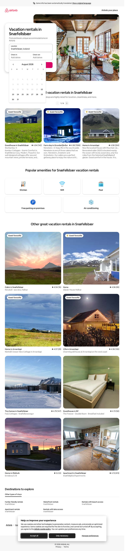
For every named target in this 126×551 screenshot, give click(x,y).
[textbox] (20, 57)
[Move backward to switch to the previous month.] (13, 64)
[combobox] (31, 48)
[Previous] (58, 103)
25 (23, 94)
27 (32, 94)
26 (27, 94)
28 (37, 94)
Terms (66, 547)
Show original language (81, 3)
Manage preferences (90, 536)
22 (42, 89)
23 (13, 94)
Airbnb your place (110, 10)
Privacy (58, 547)
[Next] (67, 103)
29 (42, 94)
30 (13, 99)
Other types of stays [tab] (13, 494)
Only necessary (62, 536)
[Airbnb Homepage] (11, 10)
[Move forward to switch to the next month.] (41, 64)
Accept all (34, 536)
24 (18, 94)
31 (18, 99)
